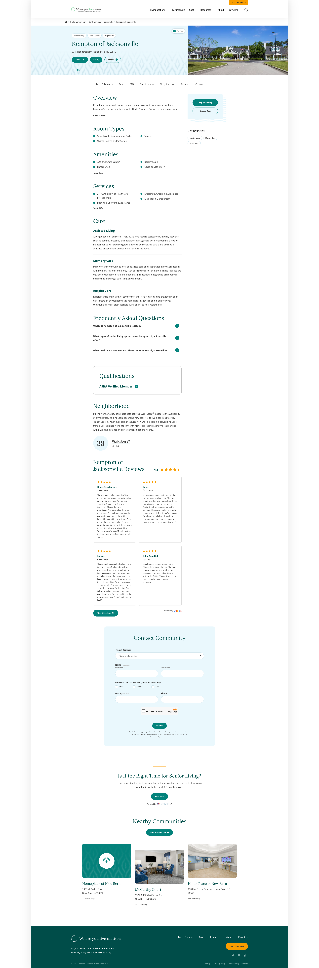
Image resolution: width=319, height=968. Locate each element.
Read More (98, 115)
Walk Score (121, 441)
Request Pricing (205, 102)
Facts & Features (104, 84)
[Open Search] (246, 10)
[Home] (66, 22)
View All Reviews (104, 613)
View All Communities (159, 832)
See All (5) (98, 208)
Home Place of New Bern (207, 883)
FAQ (132, 84)
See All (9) (98, 173)
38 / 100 (115, 446)
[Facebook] (73, 70)
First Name (119, 667)
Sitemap (207, 964)
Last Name (165, 667)
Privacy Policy (219, 964)
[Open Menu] (66, 10)
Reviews (185, 84)
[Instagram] (239, 956)
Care (121, 84)
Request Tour (205, 111)
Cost (201, 936)
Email (121, 686)
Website (111, 59)
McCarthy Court (148, 889)
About (229, 936)
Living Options (185, 936)
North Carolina (94, 22)
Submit (159, 725)
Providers (243, 936)
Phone (139, 686)
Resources (214, 936)
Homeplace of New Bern (101, 883)
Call (94, 59)
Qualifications (147, 84)
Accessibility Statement (238, 964)
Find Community (239, 2)
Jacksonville (108, 22)
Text (157, 686)
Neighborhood (167, 84)
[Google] (78, 70)
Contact (78, 59)
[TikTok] (245, 956)
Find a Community (78, 22)
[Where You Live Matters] (86, 10)
